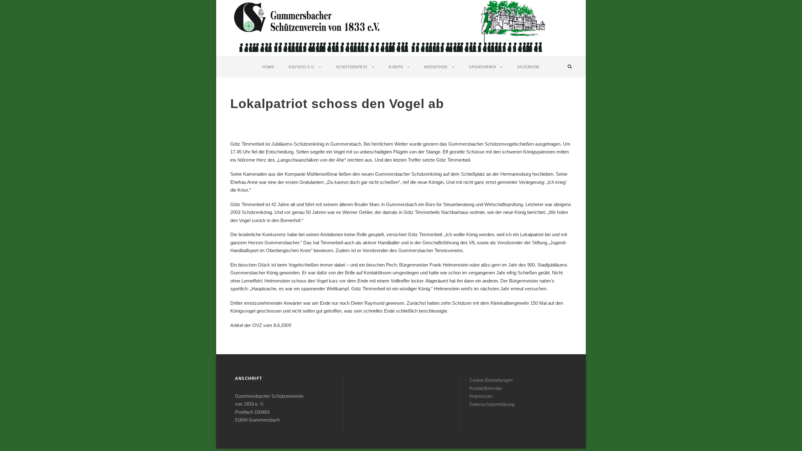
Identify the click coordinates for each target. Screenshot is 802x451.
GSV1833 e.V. (302, 67)
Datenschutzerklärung (491, 404)
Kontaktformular (485, 388)
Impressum (481, 396)
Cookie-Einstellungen (491, 380)
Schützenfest (352, 67)
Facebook (528, 67)
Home (268, 67)
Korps (396, 67)
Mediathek (436, 67)
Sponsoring (482, 67)
